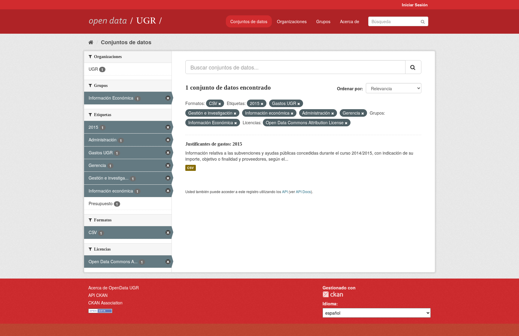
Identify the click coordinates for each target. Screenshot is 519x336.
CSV (190, 167)
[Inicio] (90, 42)
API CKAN (98, 295)
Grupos (323, 21)
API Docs (303, 191)
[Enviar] (422, 20)
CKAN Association (105, 303)
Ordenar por (349, 88)
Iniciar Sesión (415, 5)
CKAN (333, 294)
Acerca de (349, 21)
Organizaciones (292, 21)
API (285, 191)
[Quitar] (219, 103)
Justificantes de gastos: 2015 (213, 143)
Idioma (329, 304)
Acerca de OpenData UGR (113, 288)
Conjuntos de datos (248, 21)
